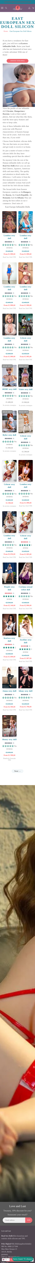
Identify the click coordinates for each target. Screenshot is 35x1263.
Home (6, 31)
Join (29, 1220)
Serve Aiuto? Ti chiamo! (23, 1259)
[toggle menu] (2, 8)
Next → (17, 771)
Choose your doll (17, 60)
